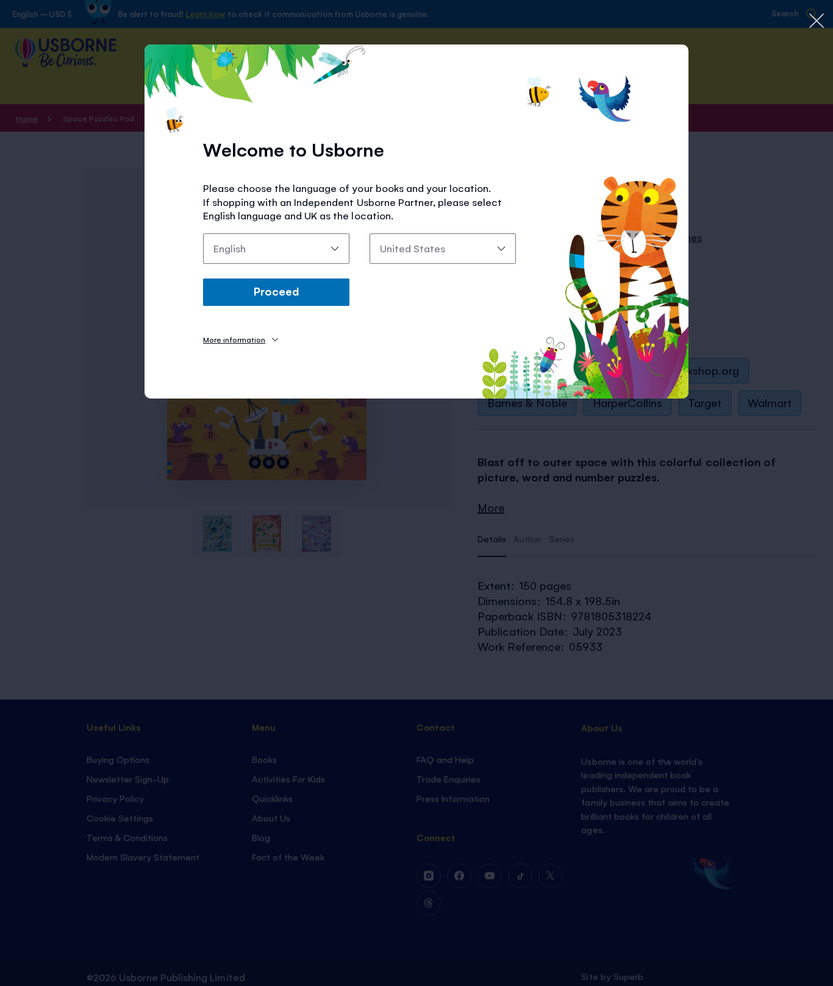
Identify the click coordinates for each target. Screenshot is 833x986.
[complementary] (416, 493)
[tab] (240, 339)
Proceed (276, 290)
